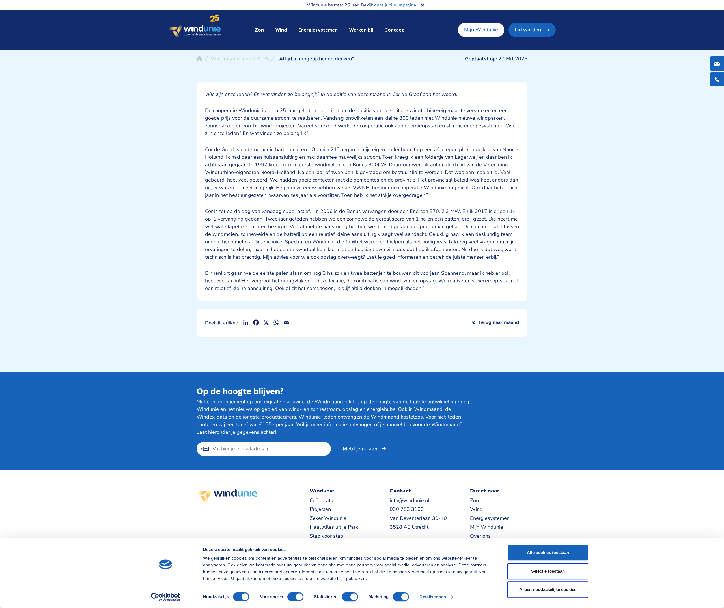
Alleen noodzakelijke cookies (547, 589)
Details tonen (432, 596)
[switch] (295, 596)
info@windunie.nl (409, 500)
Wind (281, 29)
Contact (394, 29)
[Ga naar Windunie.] (199, 58)
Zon (259, 29)
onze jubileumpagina (395, 5)
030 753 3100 (407, 509)
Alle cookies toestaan (548, 552)
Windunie (194, 26)
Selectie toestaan (548, 571)
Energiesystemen (318, 29)
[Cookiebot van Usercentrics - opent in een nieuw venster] (165, 597)
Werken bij (361, 29)
